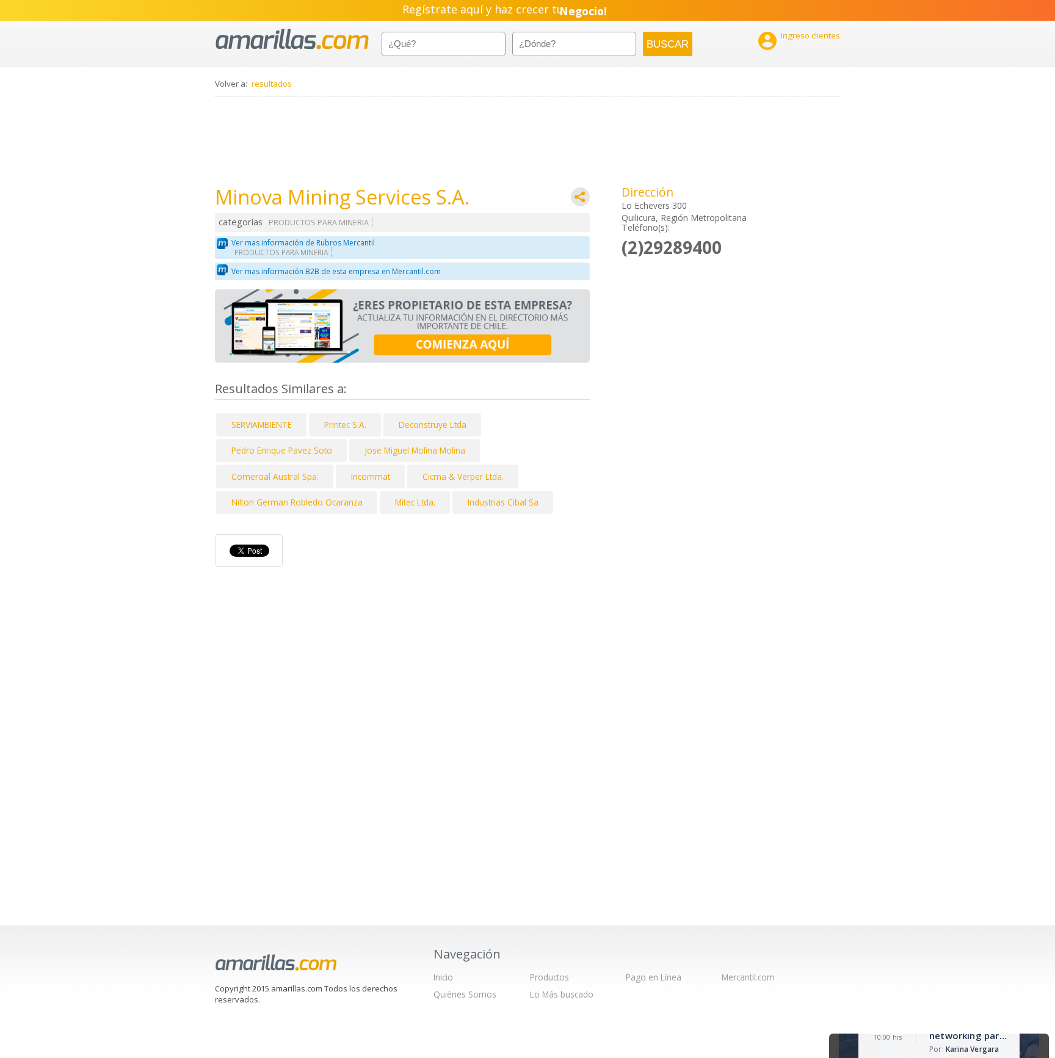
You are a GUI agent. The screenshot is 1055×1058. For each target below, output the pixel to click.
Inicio (443, 977)
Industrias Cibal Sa (503, 502)
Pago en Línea (653, 977)
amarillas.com (292, 39)
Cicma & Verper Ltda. (463, 476)
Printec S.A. (345, 424)
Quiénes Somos (464, 994)
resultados (272, 83)
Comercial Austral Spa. (275, 476)
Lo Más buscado (561, 994)
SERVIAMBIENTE (261, 424)
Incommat (370, 476)
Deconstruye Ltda (432, 424)
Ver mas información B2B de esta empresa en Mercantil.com (336, 271)
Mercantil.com (748, 977)
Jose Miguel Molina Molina (414, 450)
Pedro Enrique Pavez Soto (281, 450)
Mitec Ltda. (415, 502)
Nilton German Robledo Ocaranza (297, 502)
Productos (549, 977)
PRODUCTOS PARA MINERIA (319, 222)
